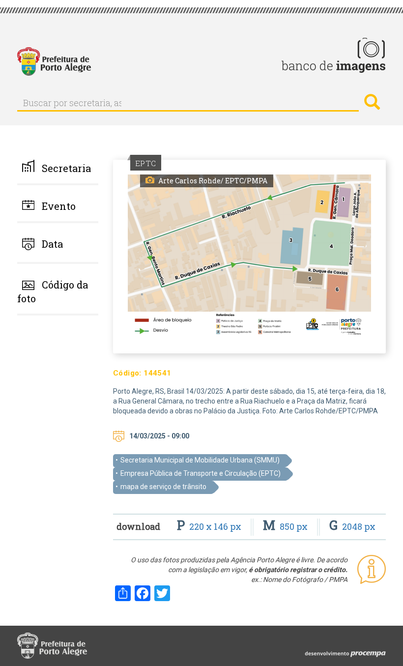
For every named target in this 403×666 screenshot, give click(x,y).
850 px (286, 526)
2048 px (352, 526)
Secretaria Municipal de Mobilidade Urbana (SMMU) (200, 460)
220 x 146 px (210, 526)
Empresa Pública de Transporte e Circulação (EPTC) (200, 473)
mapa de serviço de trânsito (163, 487)
